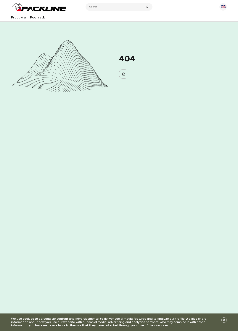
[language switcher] (223, 7)
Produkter (19, 17)
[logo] (48, 7)
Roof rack (37, 17)
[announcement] (224, 320)
